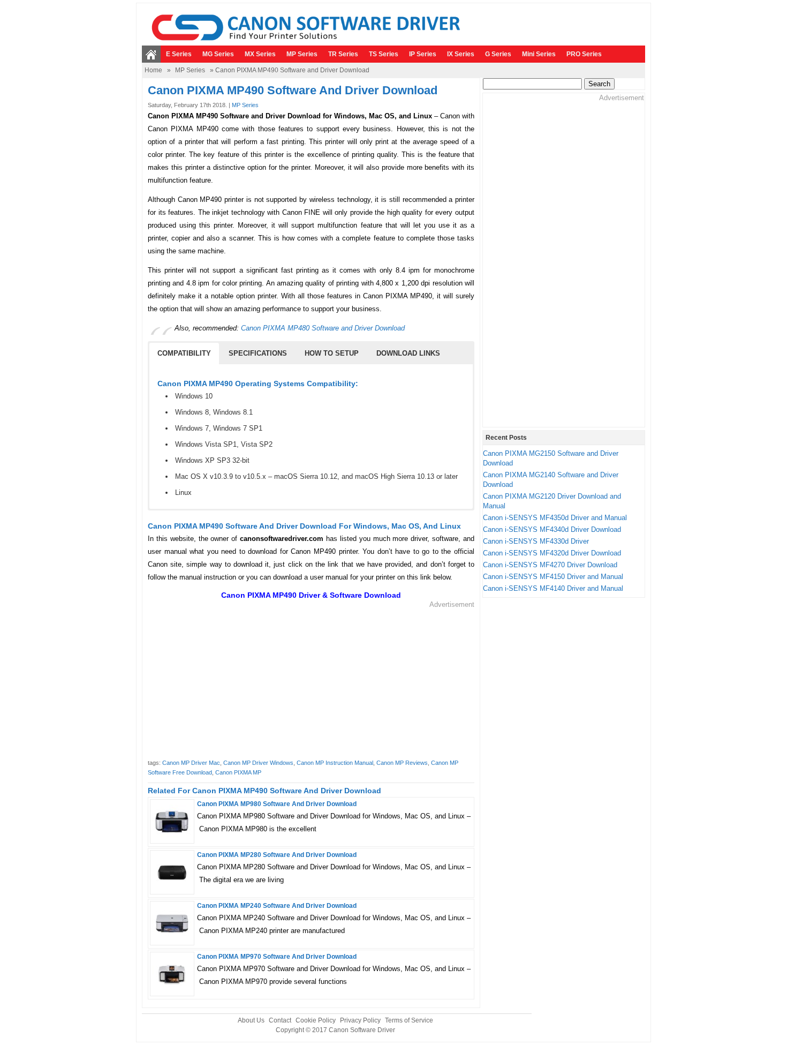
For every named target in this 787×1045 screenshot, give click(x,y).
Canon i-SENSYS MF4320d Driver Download (552, 553)
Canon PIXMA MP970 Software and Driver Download (277, 956)
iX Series (460, 54)
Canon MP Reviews (402, 763)
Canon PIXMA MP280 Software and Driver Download (277, 855)
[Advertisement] (311, 685)
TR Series (343, 54)
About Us (251, 1020)
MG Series (218, 54)
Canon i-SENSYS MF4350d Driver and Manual (555, 518)
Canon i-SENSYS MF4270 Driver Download (550, 565)
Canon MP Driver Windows (258, 763)
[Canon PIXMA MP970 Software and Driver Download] (172, 988)
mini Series (539, 54)
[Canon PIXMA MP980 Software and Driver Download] (172, 836)
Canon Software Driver (362, 1030)
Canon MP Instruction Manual (335, 763)
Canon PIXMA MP (238, 772)
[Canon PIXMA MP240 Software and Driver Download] (172, 938)
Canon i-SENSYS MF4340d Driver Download (552, 529)
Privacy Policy (360, 1020)
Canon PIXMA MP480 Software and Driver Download (323, 328)
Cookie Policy (316, 1020)
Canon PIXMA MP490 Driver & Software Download (311, 595)
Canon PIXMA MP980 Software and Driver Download (277, 804)
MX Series (260, 54)
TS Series (383, 54)
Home (153, 70)
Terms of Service (409, 1020)
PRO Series (584, 54)
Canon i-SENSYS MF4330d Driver (536, 541)
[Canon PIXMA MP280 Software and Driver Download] (172, 887)
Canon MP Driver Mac (191, 763)
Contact (280, 1020)
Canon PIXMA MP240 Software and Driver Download (277, 905)
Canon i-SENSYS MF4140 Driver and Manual (553, 588)
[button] (184, 353)
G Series (498, 54)
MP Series (301, 54)
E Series (179, 54)
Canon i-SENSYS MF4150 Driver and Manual (553, 577)
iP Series (422, 54)
